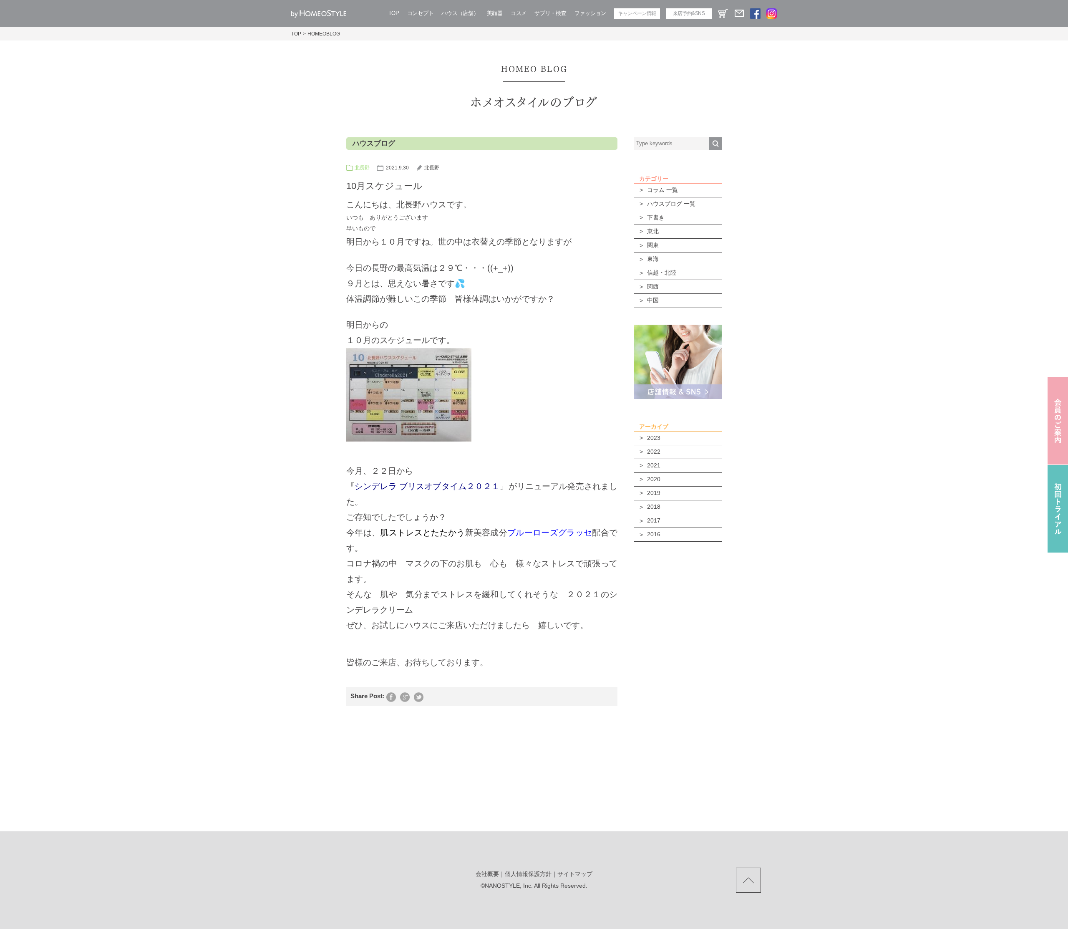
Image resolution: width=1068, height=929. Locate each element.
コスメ (518, 13)
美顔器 (495, 13)
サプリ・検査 (550, 13)
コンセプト (420, 13)
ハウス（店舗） (460, 13)
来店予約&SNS (689, 13)
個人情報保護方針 (528, 874)
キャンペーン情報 (637, 13)
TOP (393, 13)
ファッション (590, 13)
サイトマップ (574, 874)
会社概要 (487, 874)
